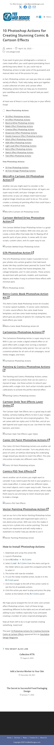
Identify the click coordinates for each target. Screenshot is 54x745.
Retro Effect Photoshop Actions (18, 149)
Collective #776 (27, 654)
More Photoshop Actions (17, 110)
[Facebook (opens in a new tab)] (25, 7)
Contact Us (34, 738)
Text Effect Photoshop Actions (18, 156)
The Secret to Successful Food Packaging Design (27, 690)
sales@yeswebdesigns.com (34, 4)
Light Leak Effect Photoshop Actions (20, 146)
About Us (43, 738)
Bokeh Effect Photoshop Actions (19, 126)
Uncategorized (13, 52)
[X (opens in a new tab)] (20, 7)
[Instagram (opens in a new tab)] (30, 7)
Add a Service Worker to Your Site (27, 671)
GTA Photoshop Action (17, 252)
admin (9, 48)
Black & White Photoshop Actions (19, 123)
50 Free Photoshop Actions (17, 167)
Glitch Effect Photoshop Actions (19, 139)
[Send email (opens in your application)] (34, 7)
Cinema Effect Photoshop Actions (19, 129)
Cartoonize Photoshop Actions (22, 332)
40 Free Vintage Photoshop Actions (20, 170)
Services (17, 738)
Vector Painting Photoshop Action (24, 509)
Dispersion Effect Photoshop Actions (21, 133)
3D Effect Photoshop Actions (17, 116)
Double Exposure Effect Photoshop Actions (24, 136)
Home (9, 738)
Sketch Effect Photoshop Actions (19, 152)
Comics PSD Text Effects (18, 471)
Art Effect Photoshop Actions (17, 119)
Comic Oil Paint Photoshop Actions (25, 440)
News (25, 738)
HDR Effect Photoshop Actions (18, 142)
